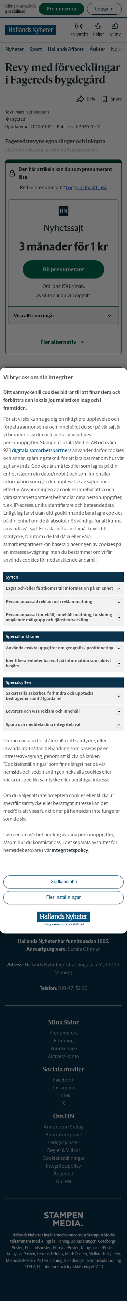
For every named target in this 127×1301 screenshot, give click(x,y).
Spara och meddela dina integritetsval (43, 724)
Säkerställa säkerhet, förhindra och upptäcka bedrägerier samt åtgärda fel (49, 695)
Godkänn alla (63, 882)
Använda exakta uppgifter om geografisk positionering (59, 648)
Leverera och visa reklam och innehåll (43, 711)
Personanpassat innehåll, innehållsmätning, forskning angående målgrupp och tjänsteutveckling (59, 617)
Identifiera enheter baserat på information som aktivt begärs (58, 663)
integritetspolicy (70, 850)
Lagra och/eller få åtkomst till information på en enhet (59, 588)
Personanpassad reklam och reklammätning (49, 602)
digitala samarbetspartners (41, 450)
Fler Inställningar (63, 897)
